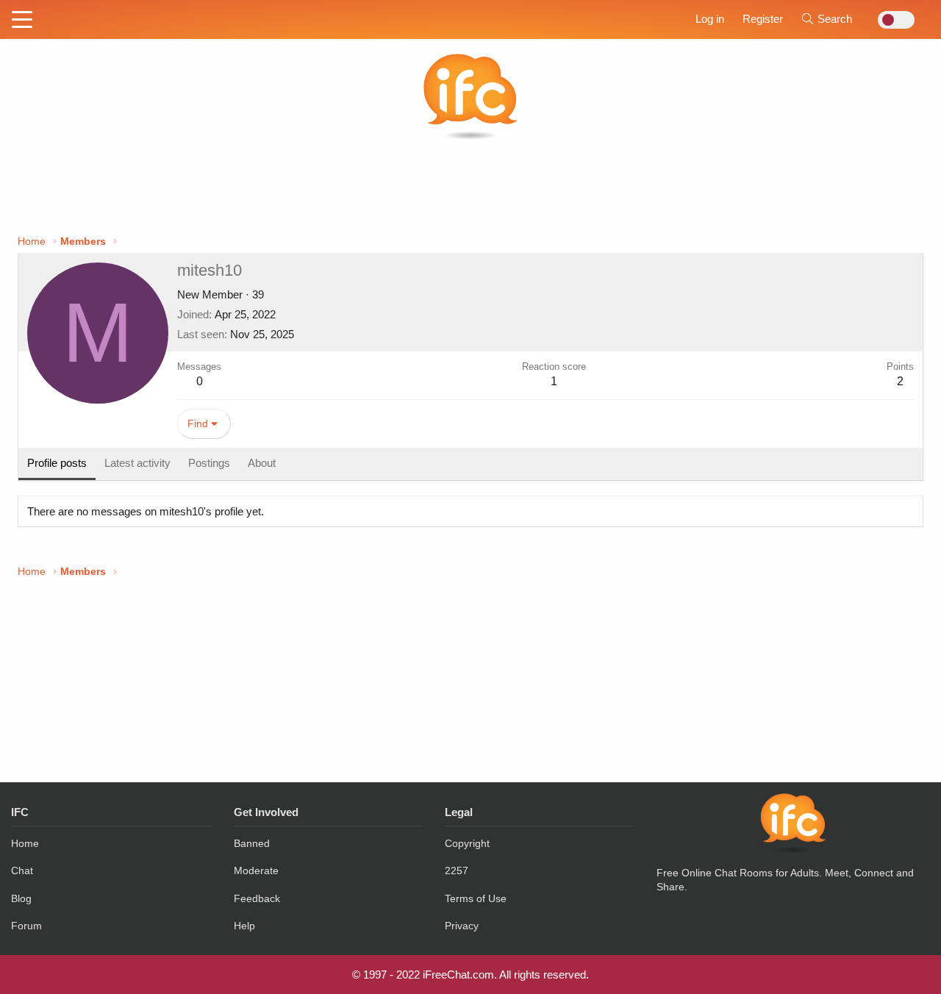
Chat (22, 870)
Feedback (257, 898)
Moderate (256, 870)
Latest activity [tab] (137, 463)
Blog (21, 898)
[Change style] (892, 20)
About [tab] (262, 463)
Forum (26, 926)
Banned (252, 843)
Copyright (467, 843)
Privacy (462, 926)
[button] (22, 20)
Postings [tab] (209, 463)
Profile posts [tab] (57, 463)
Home (25, 843)
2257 (456, 870)
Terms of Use (476, 898)
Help (244, 926)
